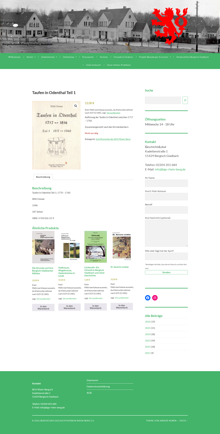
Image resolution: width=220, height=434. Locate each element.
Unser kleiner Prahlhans (119, 65)
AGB (89, 392)
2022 (147, 346)
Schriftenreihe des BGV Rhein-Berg (113, 139)
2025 (147, 327)
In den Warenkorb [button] (43, 307)
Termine (104, 57)
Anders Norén (168, 420)
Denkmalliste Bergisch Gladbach (193, 57)
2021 (147, 352)
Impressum (92, 380)
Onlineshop (68, 57)
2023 (147, 340)
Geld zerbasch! (93, 65)
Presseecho (88, 57)
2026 (147, 321)
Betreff (148, 204)
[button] (75, 106)
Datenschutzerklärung (98, 386)
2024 (147, 334)
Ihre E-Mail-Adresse (155, 191)
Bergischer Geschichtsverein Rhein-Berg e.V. (67, 420)
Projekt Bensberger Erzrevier (153, 57)
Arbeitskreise (48, 57)
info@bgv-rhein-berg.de (170, 169)
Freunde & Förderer (123, 57)
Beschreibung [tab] (43, 177)
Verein (30, 57)
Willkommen (14, 57)
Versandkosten (113, 113)
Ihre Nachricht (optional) (157, 217)
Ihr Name (150, 177)
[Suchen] (185, 100)
